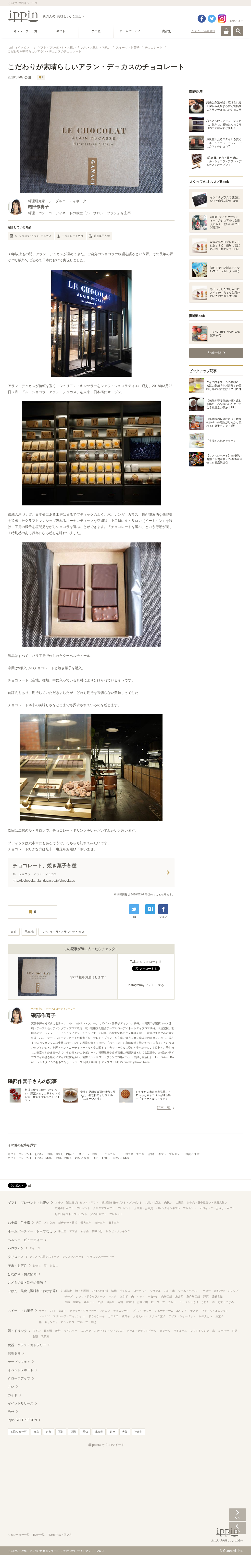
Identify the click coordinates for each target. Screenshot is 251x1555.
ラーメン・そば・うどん (194, 1302)
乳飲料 (45, 1336)
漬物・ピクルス (120, 1290)
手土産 (62, 1231)
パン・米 (169, 1290)
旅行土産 (99, 1222)
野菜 (206, 1296)
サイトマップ (85, 1550)
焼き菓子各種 (102, 235)
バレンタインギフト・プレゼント (176, 1208)
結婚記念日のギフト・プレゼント (122, 1202)
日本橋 (29, 932)
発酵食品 (217, 1296)
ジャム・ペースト (189, 1290)
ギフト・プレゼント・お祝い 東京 (179, 1154)
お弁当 (110, 1302)
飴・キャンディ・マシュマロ (56, 1322)
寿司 (120, 1302)
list (134, 916)
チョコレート (113, 1154)
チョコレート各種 (72, 235)
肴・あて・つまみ (223, 1302)
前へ (237, 1528)
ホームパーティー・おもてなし (30, 1231)
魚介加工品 (193, 1296)
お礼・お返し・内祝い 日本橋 (111, 1157)
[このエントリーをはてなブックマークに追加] (150, 909)
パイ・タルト (58, 1310)
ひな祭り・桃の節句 (22, 1274)
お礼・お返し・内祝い (60, 1154)
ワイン (37, 1330)
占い (11, 1387)
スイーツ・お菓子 (89, 1154)
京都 (48, 1431)
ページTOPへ (237, 1544)
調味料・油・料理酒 (76, 1290)
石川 (60, 1431)
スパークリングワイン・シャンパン (102, 1330)
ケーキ (43, 1310)
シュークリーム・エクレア (171, 1310)
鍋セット (89, 1302)
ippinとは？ (236, 20)
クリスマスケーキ (73, 1256)
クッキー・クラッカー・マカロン (90, 1310)
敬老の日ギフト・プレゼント (72, 1208)
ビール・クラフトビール (141, 1330)
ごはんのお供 (100, 1290)
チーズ (68, 1296)
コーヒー (223, 1330)
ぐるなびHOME (17, 1550)
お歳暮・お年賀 (143, 1208)
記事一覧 (164, 1108)
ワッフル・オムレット (214, 1310)
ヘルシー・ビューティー (25, 1240)
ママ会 (73, 1231)
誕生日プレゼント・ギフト (82, 1202)
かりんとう (205, 1316)
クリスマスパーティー (100, 1256)
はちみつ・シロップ (226, 1290)
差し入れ (49, 1222)
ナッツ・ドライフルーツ (90, 1296)
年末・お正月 (17, 1265)
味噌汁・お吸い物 (137, 1302)
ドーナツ (44, 1316)
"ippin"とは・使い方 (60, 1534)
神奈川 (138, 1431)
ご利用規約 (68, 1550)
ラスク (194, 1310)
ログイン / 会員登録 (203, 31)
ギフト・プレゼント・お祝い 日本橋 (30, 1157)
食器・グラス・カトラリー (27, 1345)
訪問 (151, 1154)
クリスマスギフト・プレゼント (112, 1208)
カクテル (165, 1330)
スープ (161, 1302)
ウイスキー (70, 1330)
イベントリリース (20, 1403)
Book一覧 (39, 1534)
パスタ (113, 1296)
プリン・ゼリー (142, 1310)
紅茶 (235, 1330)
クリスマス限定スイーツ (44, 1256)
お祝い (59, 1202)
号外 (11, 1412)
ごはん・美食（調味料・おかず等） (33, 1291)
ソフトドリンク (199, 1330)
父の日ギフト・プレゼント (106, 1214)
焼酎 (58, 1330)
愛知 (85, 1431)
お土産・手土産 (134, 1154)
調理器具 (14, 1353)
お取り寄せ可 (19, 1431)
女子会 (85, 1231)
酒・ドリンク (17, 1331)
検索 (238, 31)
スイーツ (34, 1248)
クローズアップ (19, 1378)
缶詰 (100, 1302)
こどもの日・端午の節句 (25, 1282)
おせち (37, 1265)
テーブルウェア (19, 1362)
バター (207, 1290)
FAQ (98, 1550)
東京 (14, 932)
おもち (54, 1265)
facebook (202, 18)
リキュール (180, 1330)
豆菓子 (219, 1316)
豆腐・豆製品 (72, 1302)
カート (226, 31)
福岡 (73, 1431)
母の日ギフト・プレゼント (71, 1214)
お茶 (35, 1336)
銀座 (112, 1431)
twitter (212, 18)
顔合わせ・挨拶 (67, 1222)
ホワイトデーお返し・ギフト (217, 1208)
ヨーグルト (140, 1290)
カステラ (113, 1316)
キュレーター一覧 (18, 1534)
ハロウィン (16, 1248)
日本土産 (113, 1222)
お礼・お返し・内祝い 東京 (72, 1157)
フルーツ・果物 (86, 1322)
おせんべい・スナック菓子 (149, 1316)
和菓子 (126, 1316)
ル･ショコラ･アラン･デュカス (33, 235)
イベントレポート (20, 1370)
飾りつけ (97, 1231)
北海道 (99, 1431)
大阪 (124, 1431)
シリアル (155, 1290)
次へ (237, 1514)
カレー (172, 1302)
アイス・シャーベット (182, 1316)
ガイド (12, 1395)
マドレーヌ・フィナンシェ (69, 1316)
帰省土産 (85, 1222)
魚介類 (179, 1296)
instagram (222, 18)
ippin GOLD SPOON (22, 1420)
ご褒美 (180, 1202)
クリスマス (16, 1257)
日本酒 (48, 1330)
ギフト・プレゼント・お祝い (25, 1154)
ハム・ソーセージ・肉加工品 (154, 1296)
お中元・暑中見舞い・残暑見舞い (207, 1202)
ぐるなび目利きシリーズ (44, 1550)
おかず (124, 1296)
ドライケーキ (96, 1316)
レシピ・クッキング (118, 1231)
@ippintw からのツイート (106, 1445)
